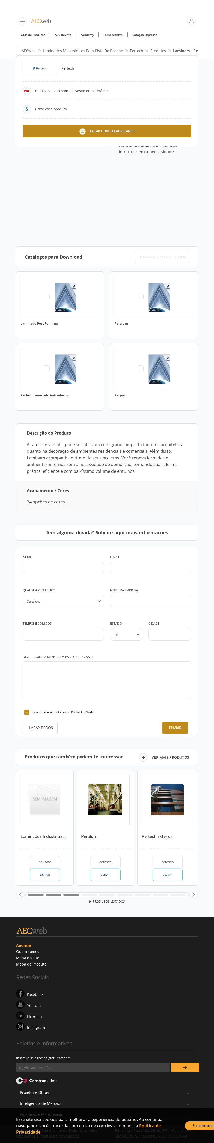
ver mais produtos (170, 757)
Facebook (35, 994)
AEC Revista (63, 34)
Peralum (89, 836)
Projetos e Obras (34, 1092)
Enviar (175, 727)
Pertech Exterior (157, 836)
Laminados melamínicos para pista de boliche (83, 50)
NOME (27, 557)
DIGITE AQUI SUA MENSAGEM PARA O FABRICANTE (58, 656)
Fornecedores (112, 34)
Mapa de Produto (31, 964)
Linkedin (34, 1016)
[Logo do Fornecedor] (40, 68)
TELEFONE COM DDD (37, 623)
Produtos (158, 50)
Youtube (34, 1005)
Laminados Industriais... (43, 836)
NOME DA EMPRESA (124, 590)
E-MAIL (115, 557)
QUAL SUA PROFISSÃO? (39, 590)
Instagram (36, 1027)
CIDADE (153, 623)
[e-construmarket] (36, 1080)
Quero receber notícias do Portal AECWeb (62, 712)
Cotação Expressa (144, 34)
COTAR (45, 875)
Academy (87, 34)
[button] (20, 894)
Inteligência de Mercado (41, 1103)
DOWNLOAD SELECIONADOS (162, 256)
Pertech (136, 50)
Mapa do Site (27, 957)
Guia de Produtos (33, 34)
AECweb (29, 50)
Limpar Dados (40, 727)
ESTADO (116, 623)
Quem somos (27, 951)
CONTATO (45, 862)
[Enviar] (185, 1067)
